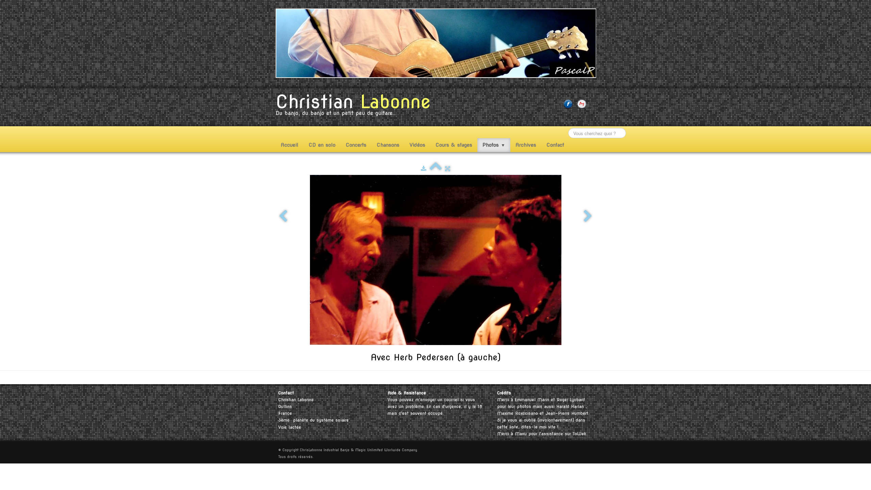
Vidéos (417, 145)
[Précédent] (283, 216)
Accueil (289, 145)
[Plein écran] (447, 168)
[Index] (435, 168)
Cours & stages (454, 145)
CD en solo (322, 145)
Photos (493, 145)
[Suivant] (588, 216)
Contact (555, 145)
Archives (525, 145)
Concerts (356, 145)
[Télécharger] (423, 168)
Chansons (388, 145)
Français (573, 377)
